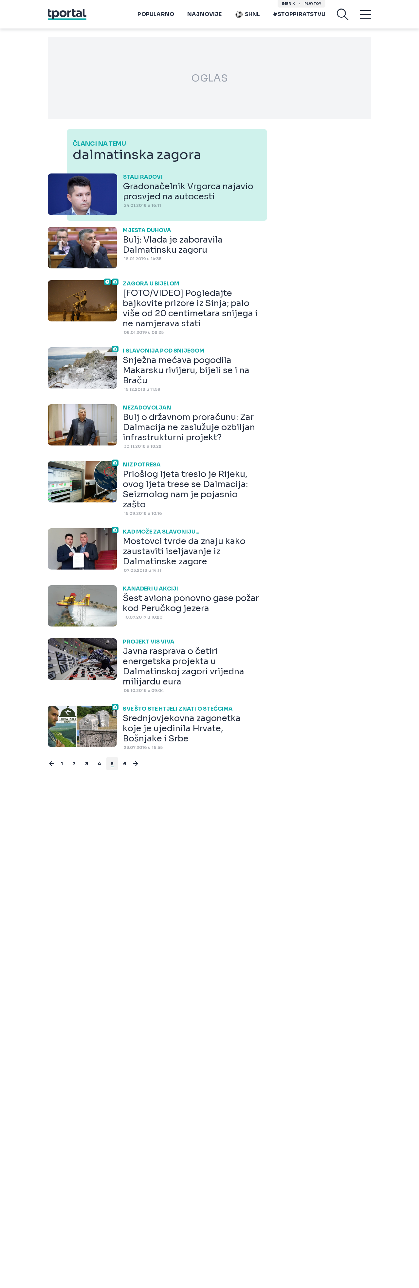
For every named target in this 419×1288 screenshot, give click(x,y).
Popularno (155, 14)
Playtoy (312, 4)
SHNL (252, 14)
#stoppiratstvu (299, 14)
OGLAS (209, 78)
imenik (288, 4)
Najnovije (204, 14)
